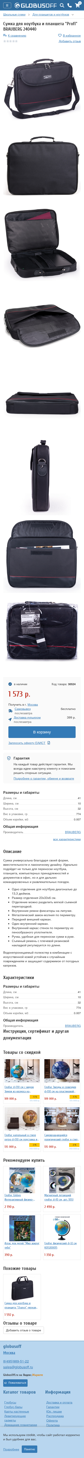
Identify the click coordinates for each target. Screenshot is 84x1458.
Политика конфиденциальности (61, 1427)
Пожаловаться (17, 1382)
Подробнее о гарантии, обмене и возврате (44, 778)
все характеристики (67, 839)
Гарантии (52, 1407)
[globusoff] (35, 5)
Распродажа (55, 1416)
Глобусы (10, 1402)
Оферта (52, 1420)
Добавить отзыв (70, 41)
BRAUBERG (73, 832)
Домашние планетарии (20, 1424)
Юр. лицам (54, 1411)
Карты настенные (16, 1411)
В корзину (42, 732)
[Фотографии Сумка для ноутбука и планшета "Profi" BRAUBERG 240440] (42, 89)
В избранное (72, 35)
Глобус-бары (13, 1407)
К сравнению (17, 35)
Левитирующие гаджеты (15, 1418)
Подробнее (11, 1449)
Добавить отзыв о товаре (23, 1330)
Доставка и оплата (59, 1402)
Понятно (29, 1449)
